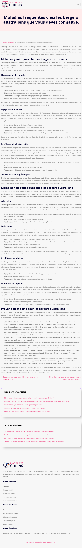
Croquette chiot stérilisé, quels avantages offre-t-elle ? (24, 408)
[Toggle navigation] (78, 4)
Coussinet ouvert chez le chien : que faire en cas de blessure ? (20, 378)
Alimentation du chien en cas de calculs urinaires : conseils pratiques (29, 431)
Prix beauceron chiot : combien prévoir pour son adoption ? (26, 435)
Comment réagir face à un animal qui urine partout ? (23, 405)
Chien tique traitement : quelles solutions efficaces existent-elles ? (64, 378)
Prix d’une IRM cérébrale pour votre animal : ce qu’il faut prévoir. (27, 412)
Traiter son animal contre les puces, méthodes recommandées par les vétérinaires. (34, 442)
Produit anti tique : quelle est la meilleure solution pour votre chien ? (29, 438)
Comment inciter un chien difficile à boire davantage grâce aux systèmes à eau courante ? (37, 401)
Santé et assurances (8, 42)
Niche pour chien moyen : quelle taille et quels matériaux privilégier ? (29, 398)
